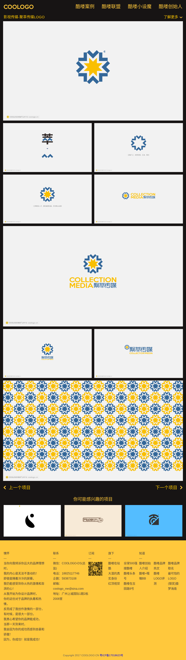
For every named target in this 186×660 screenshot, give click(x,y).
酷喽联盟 (111, 6)
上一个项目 (20, 487)
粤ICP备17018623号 (111, 655)
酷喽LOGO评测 (159, 578)
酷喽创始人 (170, 6)
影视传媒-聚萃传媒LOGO (24, 17)
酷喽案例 (85, 6)
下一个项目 (166, 487)
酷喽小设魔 (139, 6)
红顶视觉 (114, 583)
